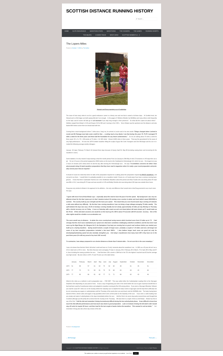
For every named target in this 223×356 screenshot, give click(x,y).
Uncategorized (76, 326)
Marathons (111, 31)
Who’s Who (114, 35)
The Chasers (125, 31)
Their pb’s (153, 338)
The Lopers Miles (76, 43)
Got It (135, 353)
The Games (138, 31)
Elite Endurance (79, 31)
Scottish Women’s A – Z (131, 35)
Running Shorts (152, 31)
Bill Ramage (71, 338)
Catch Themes (153, 348)
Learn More (129, 353)
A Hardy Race (100, 35)
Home (67, 31)
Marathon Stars (96, 31)
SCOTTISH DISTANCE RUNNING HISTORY (109, 10)
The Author (86, 48)
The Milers (87, 35)
